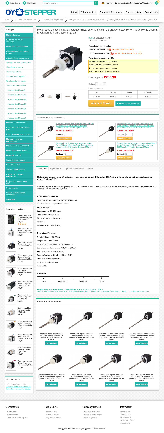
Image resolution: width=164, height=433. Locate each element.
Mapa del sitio (125, 415)
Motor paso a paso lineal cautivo (18, 63)
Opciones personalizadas (74, 169)
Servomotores (12, 188)
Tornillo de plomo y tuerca (15, 81)
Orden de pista (133, 12)
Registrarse (31, 3)
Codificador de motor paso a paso (17, 128)
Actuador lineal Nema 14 (17, 99)
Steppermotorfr (125, 423)
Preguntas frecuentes (111, 12)
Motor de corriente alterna (16, 150)
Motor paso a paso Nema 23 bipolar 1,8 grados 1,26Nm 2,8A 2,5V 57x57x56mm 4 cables (25, 363)
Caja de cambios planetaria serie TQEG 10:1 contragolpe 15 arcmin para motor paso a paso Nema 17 (25, 350)
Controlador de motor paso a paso (17, 52)
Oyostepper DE (126, 417)
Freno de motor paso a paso (17, 134)
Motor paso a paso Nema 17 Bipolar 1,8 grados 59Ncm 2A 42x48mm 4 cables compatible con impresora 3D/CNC (25, 244)
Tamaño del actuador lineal (16, 86)
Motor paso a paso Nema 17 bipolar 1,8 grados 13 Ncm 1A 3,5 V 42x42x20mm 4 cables (25, 231)
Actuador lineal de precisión (53, 20)
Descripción (42, 169)
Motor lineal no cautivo (14, 67)
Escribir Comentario (99, 40)
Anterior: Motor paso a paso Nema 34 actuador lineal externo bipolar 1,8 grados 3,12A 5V (70, 289)
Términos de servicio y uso (17, 418)
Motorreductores (13, 35)
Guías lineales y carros (15, 160)
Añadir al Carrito (63, 138)
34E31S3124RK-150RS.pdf (122, 49)
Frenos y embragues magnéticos (14, 175)
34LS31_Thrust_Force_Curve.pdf (127, 53)
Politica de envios (52, 415)
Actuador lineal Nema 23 (17, 109)
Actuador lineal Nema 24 (17, 113)
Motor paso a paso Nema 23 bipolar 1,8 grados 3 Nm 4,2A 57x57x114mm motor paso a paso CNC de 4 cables (25, 283)
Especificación (55, 169)
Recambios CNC (13, 165)
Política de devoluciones (93, 415)
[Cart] (156, 3)
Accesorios (10, 199)
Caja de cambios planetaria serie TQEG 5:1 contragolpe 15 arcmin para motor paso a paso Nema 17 (25, 310)
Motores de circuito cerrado (17, 123)
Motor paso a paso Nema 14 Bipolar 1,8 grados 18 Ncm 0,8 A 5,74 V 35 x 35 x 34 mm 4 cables (25, 336)
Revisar (90, 169)
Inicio (74, 12)
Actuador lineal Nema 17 (17, 104)
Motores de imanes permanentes (14, 140)
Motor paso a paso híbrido (17, 46)
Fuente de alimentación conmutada (15, 194)
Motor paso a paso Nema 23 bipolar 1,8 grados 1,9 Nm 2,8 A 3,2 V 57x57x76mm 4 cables (25, 257)
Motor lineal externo (13, 72)
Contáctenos (151, 12)
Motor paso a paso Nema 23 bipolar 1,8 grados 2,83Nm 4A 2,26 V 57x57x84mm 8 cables (25, 323)
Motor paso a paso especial (17, 146)
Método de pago (51, 412)
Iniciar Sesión (15, 3)
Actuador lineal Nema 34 (17, 118)
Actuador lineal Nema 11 (17, 95)
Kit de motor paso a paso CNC (16, 182)
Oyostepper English (127, 420)
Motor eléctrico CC (13, 155)
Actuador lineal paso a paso (26, 20)
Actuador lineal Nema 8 (16, 90)
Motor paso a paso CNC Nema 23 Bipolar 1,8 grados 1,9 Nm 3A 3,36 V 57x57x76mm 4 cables (25, 270)
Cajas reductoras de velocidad (14, 41)
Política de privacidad (92, 412)
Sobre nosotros (88, 12)
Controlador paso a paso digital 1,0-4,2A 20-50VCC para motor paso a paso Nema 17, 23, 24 (25, 217)
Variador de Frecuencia (15, 169)
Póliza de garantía (90, 418)
